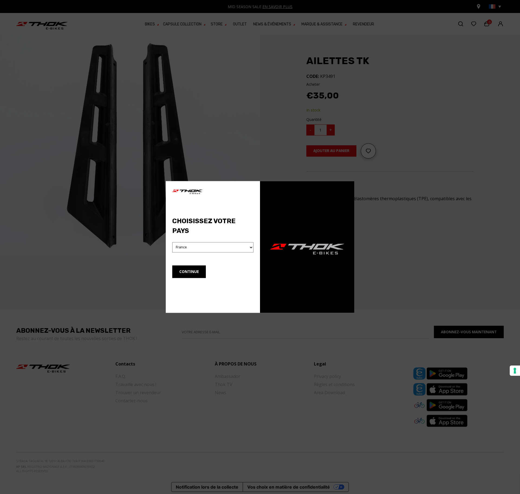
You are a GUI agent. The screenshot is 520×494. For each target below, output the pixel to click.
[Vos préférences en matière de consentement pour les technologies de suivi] (515, 370)
